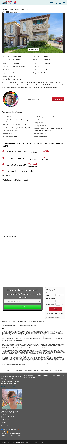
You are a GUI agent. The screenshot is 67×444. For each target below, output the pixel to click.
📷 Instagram (12, 429)
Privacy (41, 442)
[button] (5, 33)
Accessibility (29, 442)
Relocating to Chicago (15, 433)
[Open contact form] (51, 2)
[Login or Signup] (60, 2)
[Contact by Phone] (56, 2)
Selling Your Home (15, 435)
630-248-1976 (33, 99)
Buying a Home (6, 435)
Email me (3, 422)
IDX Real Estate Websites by (9, 442)
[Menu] (64, 2)
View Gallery (34, 49)
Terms (35, 442)
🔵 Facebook (4, 429)
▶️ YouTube (10, 432)
